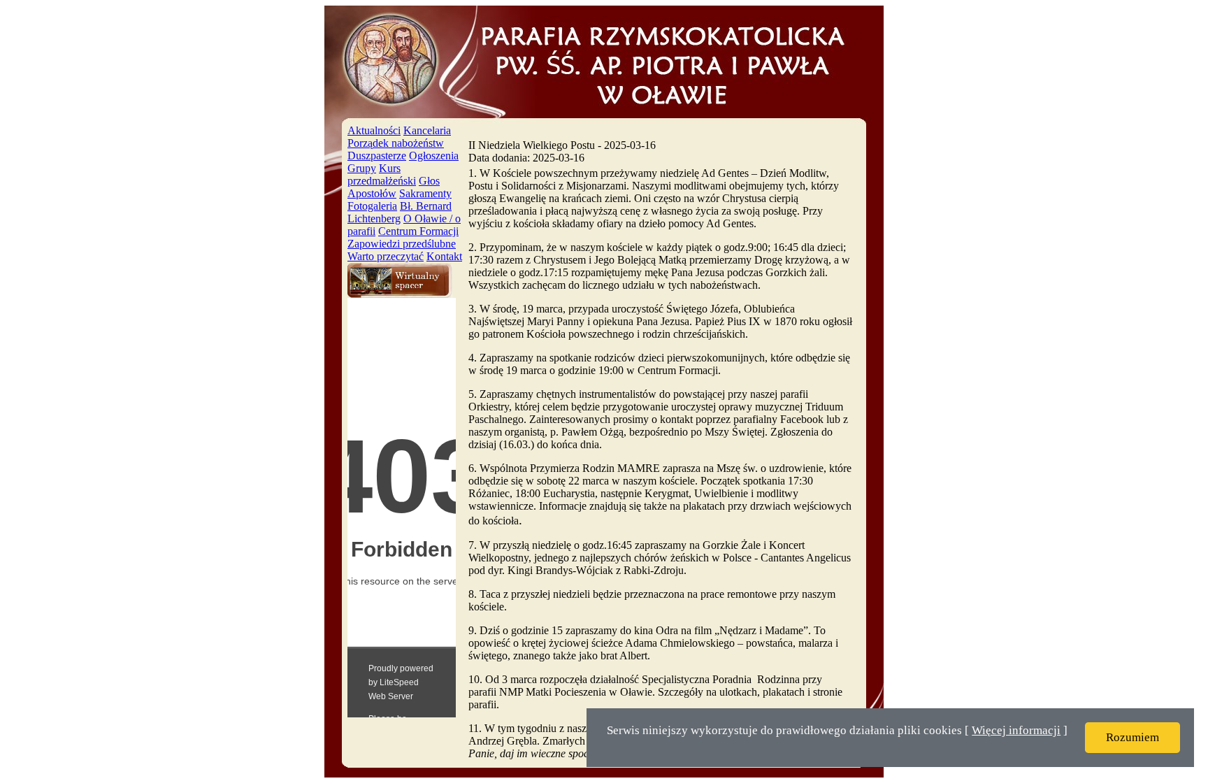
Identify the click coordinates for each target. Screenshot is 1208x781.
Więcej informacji (1016, 730)
